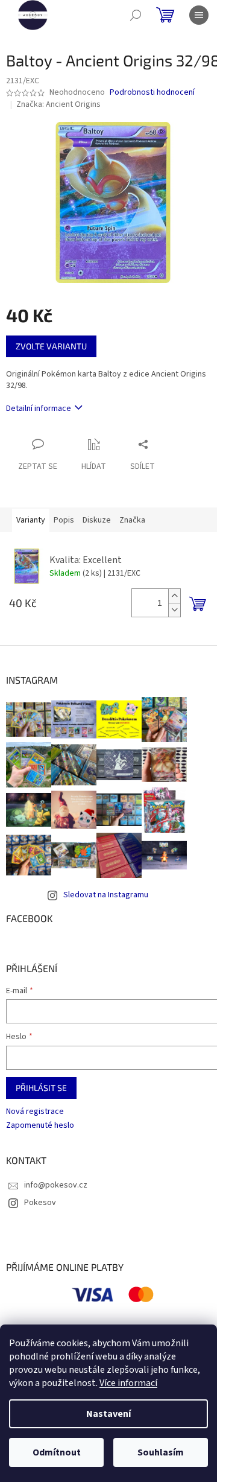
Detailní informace (38, 408)
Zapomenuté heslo (40, 1125)
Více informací (128, 1383)
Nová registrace (35, 1112)
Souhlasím (160, 1452)
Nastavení (108, 1413)
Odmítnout (57, 1452)
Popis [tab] (64, 520)
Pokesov (40, 1203)
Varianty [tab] (30, 520)
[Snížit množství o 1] (174, 610)
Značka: (58, 104)
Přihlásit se (41, 1088)
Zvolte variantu (51, 346)
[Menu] (199, 15)
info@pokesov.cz (55, 1185)
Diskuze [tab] (97, 520)
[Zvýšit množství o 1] (174, 596)
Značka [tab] (132, 520)
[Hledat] (136, 15)
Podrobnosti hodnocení (152, 92)
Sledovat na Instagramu (105, 895)
